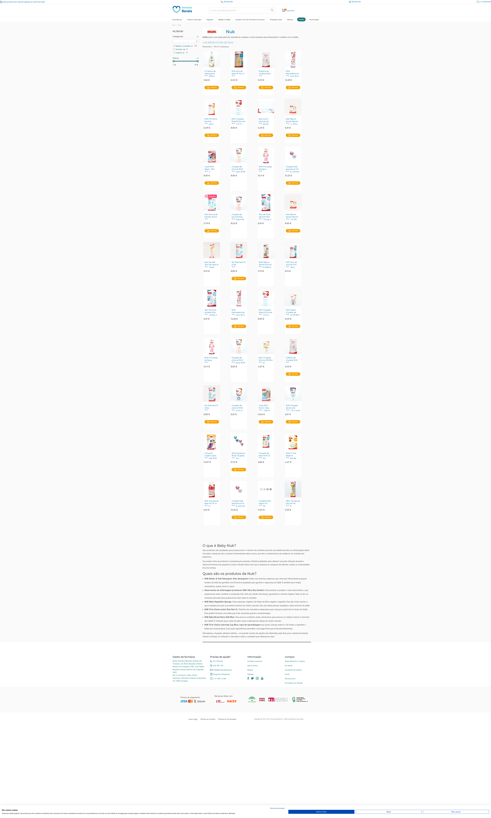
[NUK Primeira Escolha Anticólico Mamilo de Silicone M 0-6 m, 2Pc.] (211, 107)
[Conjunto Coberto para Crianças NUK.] (211, 441)
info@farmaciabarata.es (222, 670)
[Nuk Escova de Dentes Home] (211, 202)
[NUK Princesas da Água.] (266, 155)
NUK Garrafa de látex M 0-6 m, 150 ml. (211, 503)
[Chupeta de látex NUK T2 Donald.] (266, 441)
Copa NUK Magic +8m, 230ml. (209, 169)
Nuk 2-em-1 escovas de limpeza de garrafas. (264, 121)
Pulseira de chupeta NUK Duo (265, 73)
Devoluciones (290, 678)
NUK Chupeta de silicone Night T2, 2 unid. (293, 407)
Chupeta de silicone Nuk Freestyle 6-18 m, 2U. (238, 216)
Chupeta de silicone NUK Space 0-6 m (237, 407)
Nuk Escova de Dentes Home (210, 215)
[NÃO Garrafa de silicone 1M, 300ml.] (293, 489)
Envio (287, 674)
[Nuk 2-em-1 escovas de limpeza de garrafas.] (266, 107)
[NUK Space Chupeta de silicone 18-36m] (293, 298)
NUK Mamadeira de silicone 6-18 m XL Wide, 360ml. (293, 73)
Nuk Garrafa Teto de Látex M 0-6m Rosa (211, 264)
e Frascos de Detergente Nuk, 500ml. (210, 73)
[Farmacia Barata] (182, 9)
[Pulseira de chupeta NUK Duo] (266, 59)
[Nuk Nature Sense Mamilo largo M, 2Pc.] (293, 202)
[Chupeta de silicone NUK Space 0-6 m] (239, 393)
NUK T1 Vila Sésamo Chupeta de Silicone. (291, 455)
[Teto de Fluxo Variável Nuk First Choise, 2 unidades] (266, 202)
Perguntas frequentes (221, 674)
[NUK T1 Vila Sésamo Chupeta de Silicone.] (293, 441)
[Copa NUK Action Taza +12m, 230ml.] (266, 393)
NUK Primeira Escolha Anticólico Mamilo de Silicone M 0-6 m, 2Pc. (210, 121)
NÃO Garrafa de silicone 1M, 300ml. (293, 503)
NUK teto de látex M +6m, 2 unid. (238, 73)
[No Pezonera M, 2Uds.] (239, 250)
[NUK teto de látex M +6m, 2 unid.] (239, 59)
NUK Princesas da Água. (265, 168)
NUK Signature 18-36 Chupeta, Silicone (238, 455)
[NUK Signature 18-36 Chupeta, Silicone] (239, 441)
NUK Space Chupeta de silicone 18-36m (293, 312)
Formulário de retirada (294, 683)
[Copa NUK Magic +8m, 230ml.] (211, 155)
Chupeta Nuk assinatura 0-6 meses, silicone (292, 169)
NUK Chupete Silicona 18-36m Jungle (266, 360)
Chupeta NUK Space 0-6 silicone (265, 503)
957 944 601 (228, 2)
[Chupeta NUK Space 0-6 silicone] (266, 489)
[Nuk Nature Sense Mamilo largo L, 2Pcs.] (293, 107)
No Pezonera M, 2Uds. (239, 263)
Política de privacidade (277, 808)
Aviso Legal (193, 719)
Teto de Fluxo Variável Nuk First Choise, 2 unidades (265, 216)
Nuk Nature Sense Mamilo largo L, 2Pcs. (292, 121)
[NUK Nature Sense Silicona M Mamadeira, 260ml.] (266, 250)
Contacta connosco (254, 661)
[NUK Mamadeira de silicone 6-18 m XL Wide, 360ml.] (293, 59)
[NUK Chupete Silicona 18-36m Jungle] (266, 346)
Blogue (250, 670)
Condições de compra (293, 670)
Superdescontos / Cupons (295, 661)
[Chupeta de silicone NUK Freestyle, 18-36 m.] (239, 155)
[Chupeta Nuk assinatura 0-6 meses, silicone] (293, 155)
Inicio (174, 25)
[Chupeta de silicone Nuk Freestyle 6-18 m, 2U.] (239, 202)
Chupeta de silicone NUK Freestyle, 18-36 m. (238, 169)
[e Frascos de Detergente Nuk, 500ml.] (211, 59)
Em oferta (288, 665)
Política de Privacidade (227, 719)
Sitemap (250, 674)
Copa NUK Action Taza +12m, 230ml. (264, 407)
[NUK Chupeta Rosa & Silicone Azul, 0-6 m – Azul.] (239, 107)
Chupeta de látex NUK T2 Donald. (264, 455)
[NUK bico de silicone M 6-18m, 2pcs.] (293, 250)
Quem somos (252, 665)
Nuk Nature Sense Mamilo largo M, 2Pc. (292, 216)
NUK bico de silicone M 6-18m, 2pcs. (291, 264)
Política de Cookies (207, 719)
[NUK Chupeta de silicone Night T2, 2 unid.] (293, 393)
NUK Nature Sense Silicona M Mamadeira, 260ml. (265, 264)
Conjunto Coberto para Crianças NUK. (210, 455)
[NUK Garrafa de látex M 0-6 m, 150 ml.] (211, 489)
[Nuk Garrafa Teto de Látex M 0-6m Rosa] (211, 250)
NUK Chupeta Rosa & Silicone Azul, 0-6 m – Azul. (238, 121)
